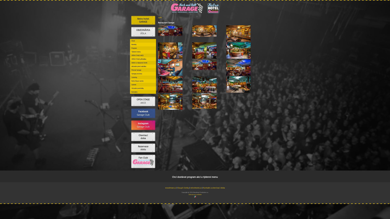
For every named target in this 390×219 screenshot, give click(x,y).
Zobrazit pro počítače (195, 194)
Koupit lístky (183, 187)
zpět (160, 17)
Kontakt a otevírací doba (214, 187)
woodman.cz (170, 187)
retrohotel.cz (196, 187)
